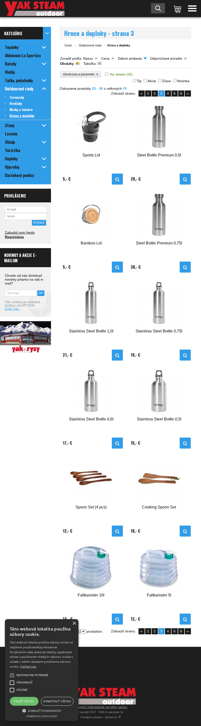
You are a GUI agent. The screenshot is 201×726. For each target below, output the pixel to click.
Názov (88, 58)
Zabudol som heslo (20, 232)
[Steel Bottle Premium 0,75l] (159, 215)
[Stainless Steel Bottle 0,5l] (159, 391)
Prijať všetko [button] (24, 701)
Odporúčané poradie (166, 58)
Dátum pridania (130, 58)
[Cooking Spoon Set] (159, 479)
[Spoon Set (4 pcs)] (91, 479)
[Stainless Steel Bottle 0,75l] (159, 303)
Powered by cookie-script (41, 716)
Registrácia (14, 237)
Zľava (166, 81)
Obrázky (67, 64)
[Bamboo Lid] (91, 215)
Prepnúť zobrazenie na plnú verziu (100, 707)
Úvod (68, 45)
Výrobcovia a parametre (81, 74)
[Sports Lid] (91, 127)
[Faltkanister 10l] (91, 567)
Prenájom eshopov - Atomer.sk (99, 717)
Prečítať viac (28, 666)
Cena (105, 58)
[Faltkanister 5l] (159, 567)
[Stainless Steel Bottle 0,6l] (91, 391)
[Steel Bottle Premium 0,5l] (159, 127)
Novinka (183, 81)
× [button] (74, 623)
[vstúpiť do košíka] (176, 8)
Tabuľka (89, 64)
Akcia (152, 81)
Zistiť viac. (12, 309)
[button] (42, 710)
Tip (139, 81)
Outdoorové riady (90, 45)
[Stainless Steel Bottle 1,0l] (91, 303)
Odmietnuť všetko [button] (57, 701)
